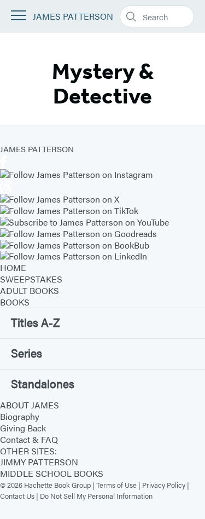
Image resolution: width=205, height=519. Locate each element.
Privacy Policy (163, 485)
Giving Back (23, 428)
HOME (13, 267)
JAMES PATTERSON (73, 16)
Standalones (42, 383)
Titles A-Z (35, 322)
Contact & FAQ (29, 439)
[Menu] (18, 15)
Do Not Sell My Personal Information (96, 496)
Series (26, 352)
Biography (19, 416)
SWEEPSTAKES (31, 279)
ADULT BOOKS (29, 290)
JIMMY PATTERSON (39, 461)
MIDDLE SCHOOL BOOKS (51, 473)
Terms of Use (116, 485)
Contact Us (17, 496)
